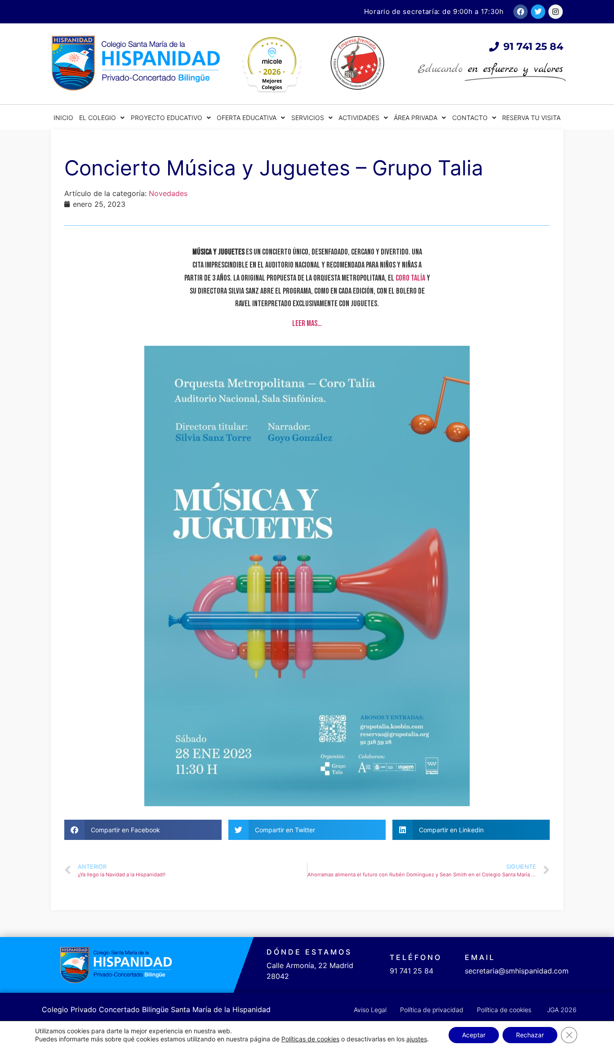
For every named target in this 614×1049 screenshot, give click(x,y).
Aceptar (473, 1035)
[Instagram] (555, 11)
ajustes (416, 1039)
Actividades (358, 117)
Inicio (63, 117)
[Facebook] (520, 11)
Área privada (415, 117)
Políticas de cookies (310, 1039)
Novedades (168, 193)
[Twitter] (538, 11)
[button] (143, 830)
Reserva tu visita (531, 117)
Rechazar (530, 1035)
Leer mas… (307, 323)
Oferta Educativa (246, 117)
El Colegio (97, 117)
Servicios (307, 117)
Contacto (470, 117)
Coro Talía (410, 278)
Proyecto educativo (166, 117)
